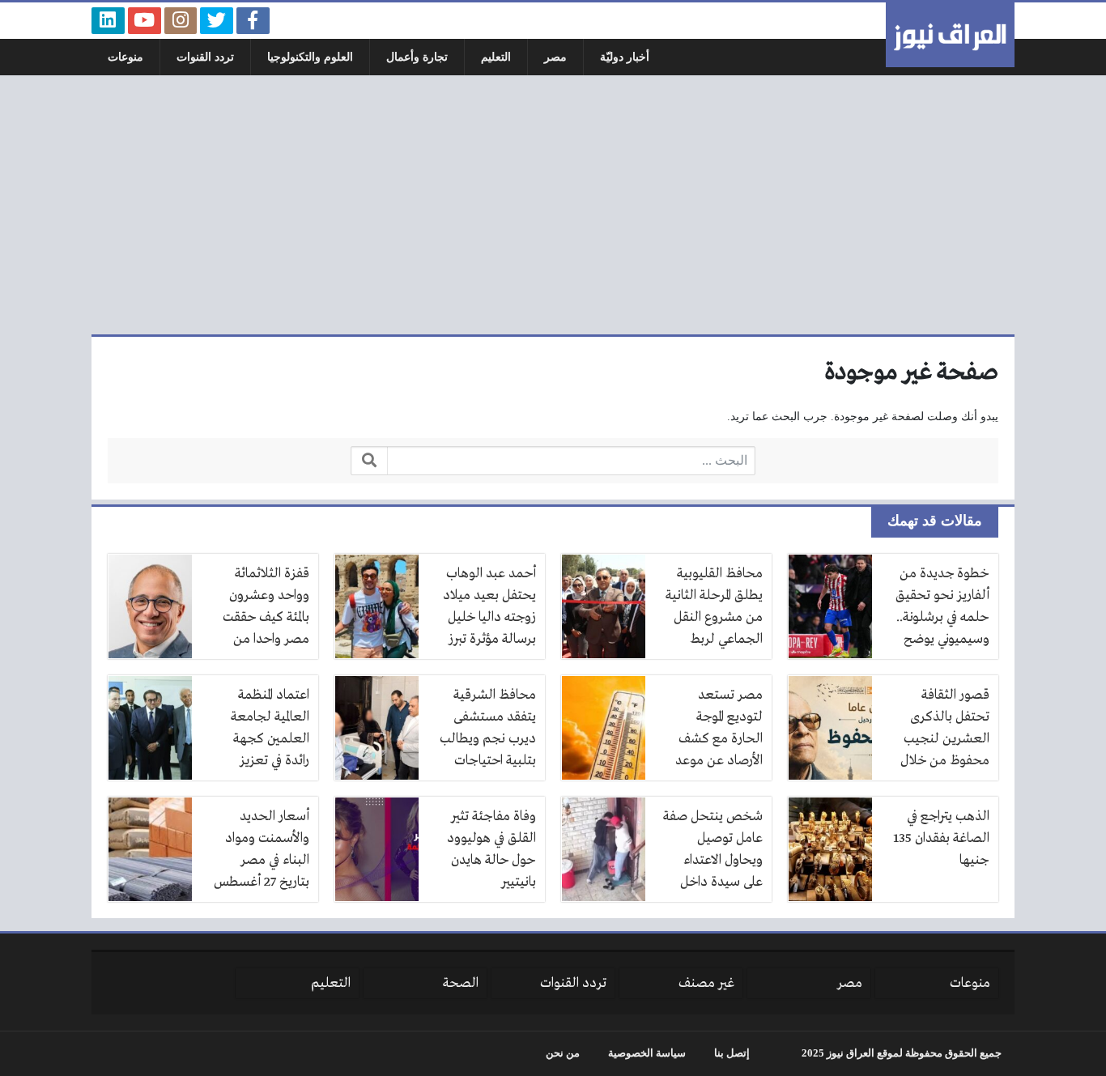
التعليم (496, 57)
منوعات (125, 57)
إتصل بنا (732, 1053)
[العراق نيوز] (950, 34)
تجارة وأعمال (417, 57)
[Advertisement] (553, 204)
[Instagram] (181, 20)
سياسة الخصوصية (647, 1053)
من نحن (563, 1053)
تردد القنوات (205, 57)
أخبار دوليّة (624, 57)
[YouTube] (144, 20)
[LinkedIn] (108, 20)
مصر (555, 57)
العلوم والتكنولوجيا (310, 57)
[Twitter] (216, 20)
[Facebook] (253, 20)
